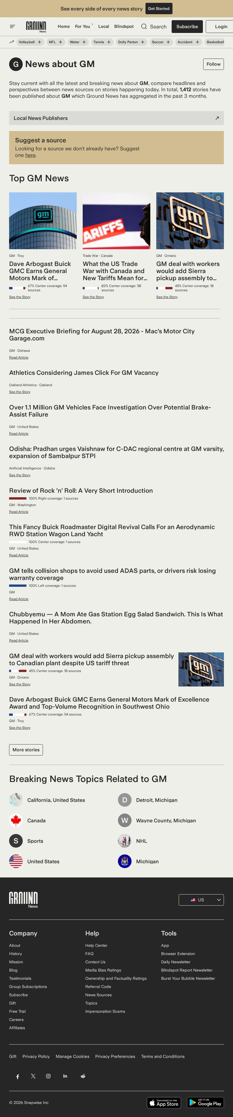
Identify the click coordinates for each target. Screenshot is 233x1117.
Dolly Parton (128, 42)
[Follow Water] (84, 42)
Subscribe (187, 26)
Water (74, 42)
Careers (16, 1019)
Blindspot (124, 26)
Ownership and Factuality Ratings (116, 978)
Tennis (98, 42)
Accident (185, 42)
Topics (91, 1003)
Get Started (159, 8)
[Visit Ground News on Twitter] (33, 1076)
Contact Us (95, 962)
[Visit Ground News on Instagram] (48, 1076)
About (14, 945)
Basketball (215, 42)
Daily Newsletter (175, 962)
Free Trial (17, 1011)
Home (64, 26)
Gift (12, 1003)
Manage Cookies (73, 1056)
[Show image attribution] (218, 198)
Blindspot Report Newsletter (187, 970)
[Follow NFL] (60, 42)
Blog (13, 970)
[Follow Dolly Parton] (142, 42)
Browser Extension (178, 953)
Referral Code (98, 986)
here (30, 155)
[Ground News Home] (36, 27)
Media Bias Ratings (103, 970)
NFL (52, 42)
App (165, 945)
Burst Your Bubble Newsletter (188, 978)
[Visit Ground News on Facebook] (17, 1076)
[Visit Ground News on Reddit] (83, 1076)
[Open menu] (12, 26)
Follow (213, 64)
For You (82, 26)
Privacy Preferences (115, 1056)
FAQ (89, 953)
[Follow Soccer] (168, 42)
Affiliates (17, 1028)
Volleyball (27, 42)
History (15, 953)
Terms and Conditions (163, 1056)
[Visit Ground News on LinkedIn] (65, 1076)
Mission (16, 962)
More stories (26, 749)
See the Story (19, 297)
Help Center (96, 945)
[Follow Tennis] (108, 42)
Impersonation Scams (105, 1011)
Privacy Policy (36, 1056)
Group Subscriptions (28, 986)
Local (103, 26)
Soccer (157, 42)
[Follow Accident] (197, 42)
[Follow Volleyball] (39, 42)
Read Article (18, 357)
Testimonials (20, 978)
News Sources (98, 995)
